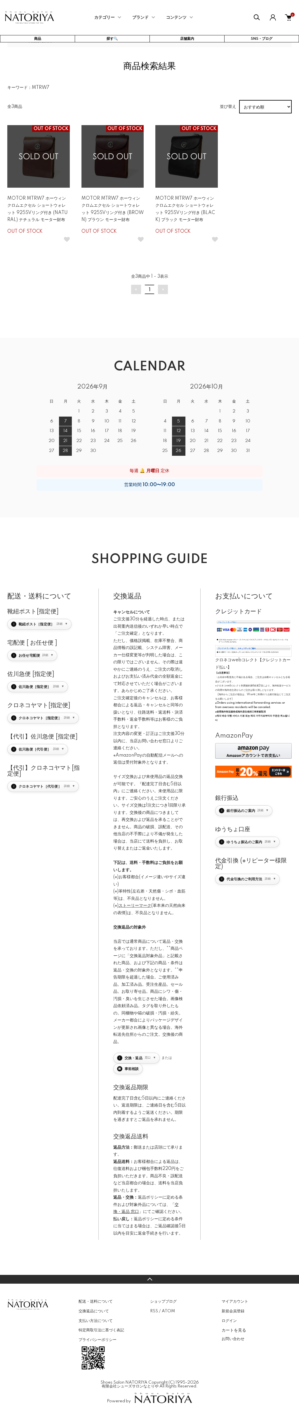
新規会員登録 (233, 1311)
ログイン (229, 1321)
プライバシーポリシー (98, 1340)
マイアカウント (235, 1301)
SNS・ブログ (261, 39)
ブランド (140, 17)
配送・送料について (96, 1301)
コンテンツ (176, 17)
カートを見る (234, 1330)
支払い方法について (96, 1321)
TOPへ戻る (149, 1279)
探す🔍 (112, 39)
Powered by (119, 1401)
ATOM (168, 1311)
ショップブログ (163, 1301)
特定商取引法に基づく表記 (101, 1330)
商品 (37, 39)
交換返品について (94, 1311)
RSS (154, 1311)
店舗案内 (187, 39)
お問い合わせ (233, 1339)
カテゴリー (104, 17)
